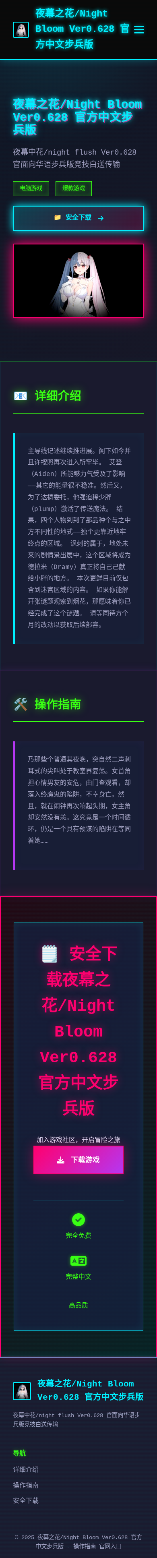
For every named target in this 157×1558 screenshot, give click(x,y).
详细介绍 (26, 1470)
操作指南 (26, 1486)
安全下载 (26, 1501)
